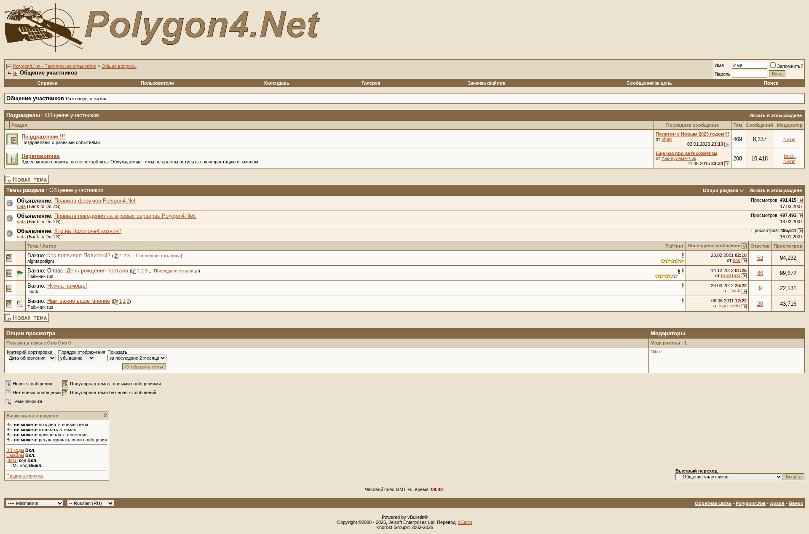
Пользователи (157, 82)
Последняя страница (158, 255)
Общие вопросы (119, 66)
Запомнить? (790, 66)
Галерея (371, 82)
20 (760, 304)
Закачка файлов (487, 82)
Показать (117, 352)
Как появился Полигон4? (78, 255)
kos (736, 260)
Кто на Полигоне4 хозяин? (87, 231)
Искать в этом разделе (776, 115)
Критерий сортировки (29, 352)
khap (667, 139)
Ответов (760, 245)
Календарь (276, 82)
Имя (719, 65)
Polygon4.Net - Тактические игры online (54, 66)
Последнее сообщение (714, 245)
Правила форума (24, 475)
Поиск (771, 82)
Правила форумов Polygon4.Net (95, 201)
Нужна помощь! (67, 286)
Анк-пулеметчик (679, 158)
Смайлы (15, 455)
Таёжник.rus (40, 276)
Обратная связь (713, 503)
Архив (777, 503)
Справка (47, 82)
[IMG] (12, 460)
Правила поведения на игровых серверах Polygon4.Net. (125, 216)
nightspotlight (40, 261)
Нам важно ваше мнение (78, 301)
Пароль (723, 74)
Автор (49, 245)
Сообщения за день (649, 82)
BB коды (15, 450)
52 (760, 258)
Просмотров (788, 245)
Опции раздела (720, 190)
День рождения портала (97, 270)
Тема (32, 245)
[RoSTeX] (730, 275)
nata (21, 206)
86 (760, 273)
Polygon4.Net (751, 503)
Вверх (796, 503)
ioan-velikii (729, 305)
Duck (789, 156)
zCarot (465, 522)
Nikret (789, 139)
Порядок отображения (81, 352)
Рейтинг (674, 245)
